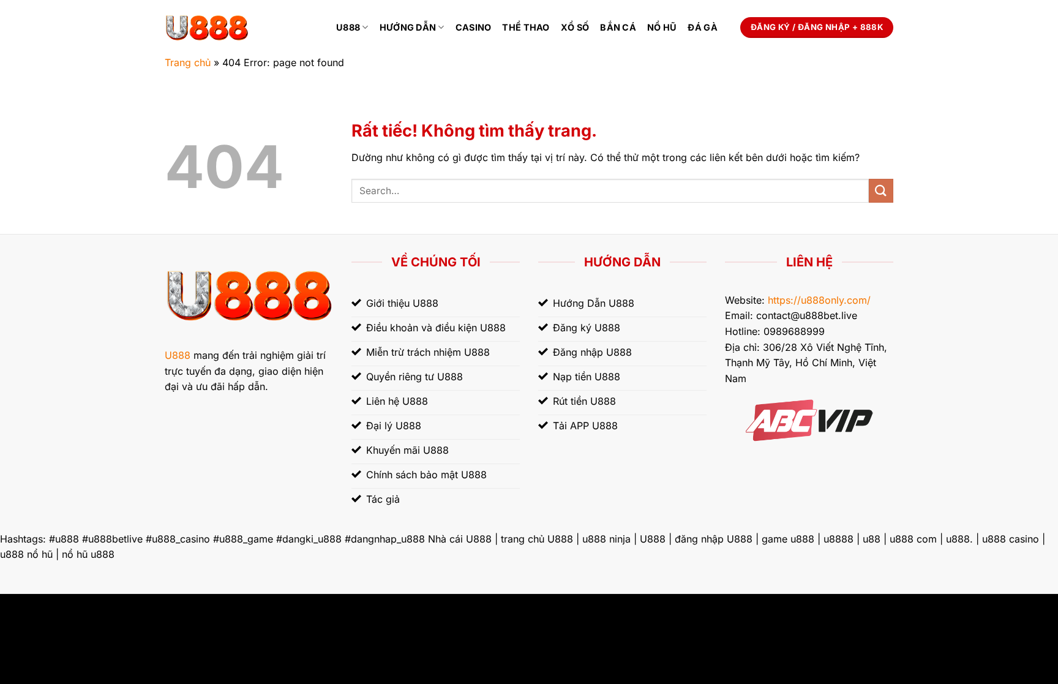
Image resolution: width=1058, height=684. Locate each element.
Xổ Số (575, 27)
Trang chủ (188, 62)
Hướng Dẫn (408, 27)
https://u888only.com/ (819, 300)
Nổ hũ (662, 27)
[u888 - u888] (241, 27)
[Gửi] (881, 191)
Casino (474, 27)
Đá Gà (702, 27)
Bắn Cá (618, 27)
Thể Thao (525, 27)
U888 (348, 27)
